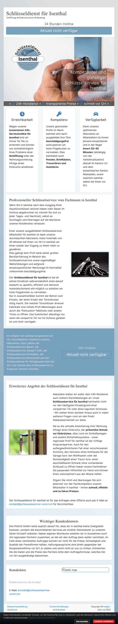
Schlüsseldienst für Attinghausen (25, 361)
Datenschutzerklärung (17, 606)
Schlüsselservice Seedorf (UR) (24, 350)
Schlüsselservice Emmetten (22, 354)
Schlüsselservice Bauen (20, 346)
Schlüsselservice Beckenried (23, 357)
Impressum (12, 610)
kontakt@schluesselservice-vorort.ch (30, 504)
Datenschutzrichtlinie (45, 618)
